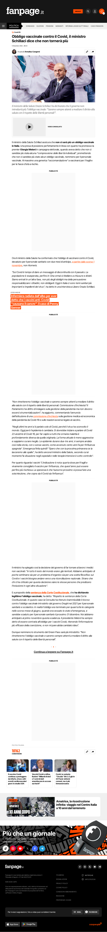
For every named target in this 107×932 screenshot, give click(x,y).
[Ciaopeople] (95, 925)
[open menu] (3, 26)
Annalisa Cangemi (32, 52)
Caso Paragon (97, 26)
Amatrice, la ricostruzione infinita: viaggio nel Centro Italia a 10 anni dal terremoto (76, 805)
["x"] (28, 849)
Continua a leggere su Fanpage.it (53, 651)
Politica (14, 25)
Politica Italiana (18, 745)
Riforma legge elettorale (77, 26)
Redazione (60, 896)
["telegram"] (42, 849)
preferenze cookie (63, 900)
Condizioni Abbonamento (66, 892)
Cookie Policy (61, 888)
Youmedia (60, 875)
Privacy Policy (62, 883)
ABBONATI (78, 11)
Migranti (59, 26)
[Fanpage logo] (22, 11)
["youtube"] (20, 849)
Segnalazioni (61, 879)
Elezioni (40, 26)
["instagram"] (13, 849)
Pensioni (49, 26)
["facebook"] (35, 849)
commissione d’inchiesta (45, 416)
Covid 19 (17, 32)
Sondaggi (30, 26)
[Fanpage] (14, 867)
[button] (92, 51)
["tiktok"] (6, 849)
